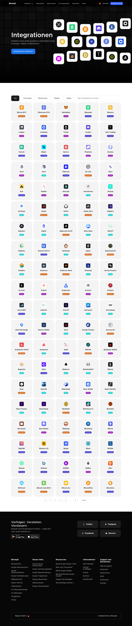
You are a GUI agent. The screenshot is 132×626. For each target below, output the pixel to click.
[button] (28, 3)
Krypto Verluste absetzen (42, 569)
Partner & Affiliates (87, 568)
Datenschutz (105, 573)
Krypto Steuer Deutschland (37, 565)
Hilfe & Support (106, 566)
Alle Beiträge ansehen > (65, 583)
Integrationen (40, 3)
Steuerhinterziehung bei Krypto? (65, 575)
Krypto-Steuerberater (40, 586)
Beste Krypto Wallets (64, 571)
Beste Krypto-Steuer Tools (66, 564)
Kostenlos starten (116, 3)
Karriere (86, 576)
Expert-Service (51, 3)
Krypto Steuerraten (39, 579)
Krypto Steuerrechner (19, 567)
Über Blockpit (88, 564)
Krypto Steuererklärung (41, 572)
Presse (85, 572)
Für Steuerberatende (19, 589)
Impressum (104, 580)
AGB (102, 576)
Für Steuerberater (64, 3)
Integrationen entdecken (23, 51)
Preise (84, 3)
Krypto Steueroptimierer (17, 571)
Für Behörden (16, 593)
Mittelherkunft (16, 579)
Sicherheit (104, 569)
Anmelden (106, 3)
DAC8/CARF (88, 579)
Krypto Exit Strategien (64, 579)
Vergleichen (15, 596)
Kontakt (103, 583)
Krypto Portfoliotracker (20, 576)
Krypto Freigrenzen (39, 576)
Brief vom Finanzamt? (64, 567)
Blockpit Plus (16, 564)
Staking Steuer (38, 583)
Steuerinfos (75, 3)
